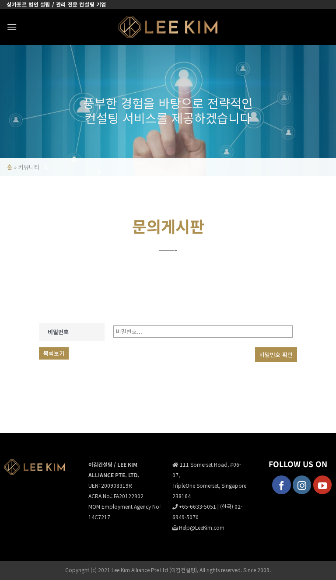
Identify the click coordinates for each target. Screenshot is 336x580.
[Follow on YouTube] (322, 484)
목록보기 (53, 353)
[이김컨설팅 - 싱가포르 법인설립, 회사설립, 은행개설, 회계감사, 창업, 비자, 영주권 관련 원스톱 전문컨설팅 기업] (168, 27)
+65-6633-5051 (197, 506)
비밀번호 (58, 332)
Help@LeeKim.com (201, 527)
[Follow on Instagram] (302, 484)
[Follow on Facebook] (281, 484)
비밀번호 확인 (276, 354)
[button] (12, 27)
